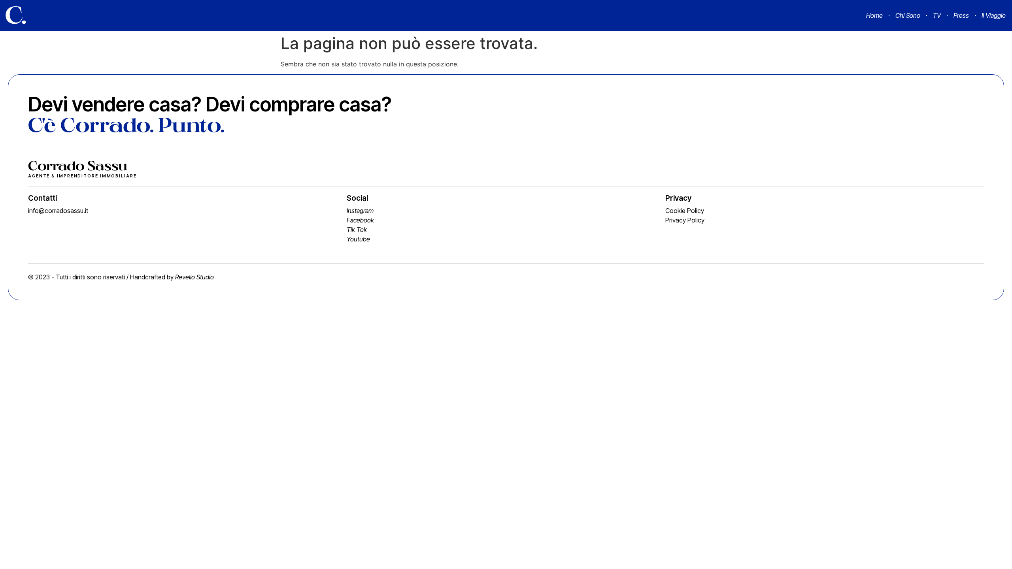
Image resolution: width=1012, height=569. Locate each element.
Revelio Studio (194, 277)
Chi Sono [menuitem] (907, 15)
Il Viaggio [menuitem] (994, 15)
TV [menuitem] (937, 15)
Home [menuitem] (874, 15)
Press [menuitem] (961, 15)
